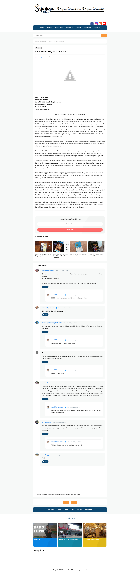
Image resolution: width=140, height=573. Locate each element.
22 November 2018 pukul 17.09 (65, 308)
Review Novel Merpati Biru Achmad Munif (78, 255)
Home (42, 28)
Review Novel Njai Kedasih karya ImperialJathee (43, 255)
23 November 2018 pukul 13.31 (56, 383)
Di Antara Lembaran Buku (91, 539)
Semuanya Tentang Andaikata (52, 323)
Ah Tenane (51, 509)
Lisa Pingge (46, 455)
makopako (45, 383)
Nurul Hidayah (46, 422)
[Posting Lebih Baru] (66, 502)
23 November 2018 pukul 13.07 (73, 340)
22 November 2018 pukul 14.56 (62, 271)
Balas (46, 287)
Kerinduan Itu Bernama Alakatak (68, 539)
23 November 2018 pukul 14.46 (73, 407)
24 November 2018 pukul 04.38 (74, 442)
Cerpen (66, 509)
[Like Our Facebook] (92, 23)
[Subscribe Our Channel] (104, 23)
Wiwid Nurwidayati (48, 271)
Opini (72, 509)
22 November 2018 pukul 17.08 (73, 295)
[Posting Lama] (74, 502)
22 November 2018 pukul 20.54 (70, 323)
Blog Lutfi (37, 539)
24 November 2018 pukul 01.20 (59, 423)
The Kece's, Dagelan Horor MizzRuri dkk (95, 255)
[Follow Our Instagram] (96, 23)
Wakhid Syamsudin (57, 295)
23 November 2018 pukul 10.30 (55, 353)
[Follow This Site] (100, 23)
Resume (79, 509)
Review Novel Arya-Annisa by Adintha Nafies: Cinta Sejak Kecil (60, 256)
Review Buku (88, 509)
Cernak (59, 509)
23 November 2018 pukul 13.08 (73, 370)
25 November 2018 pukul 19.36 (57, 455)
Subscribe (70, 229)
